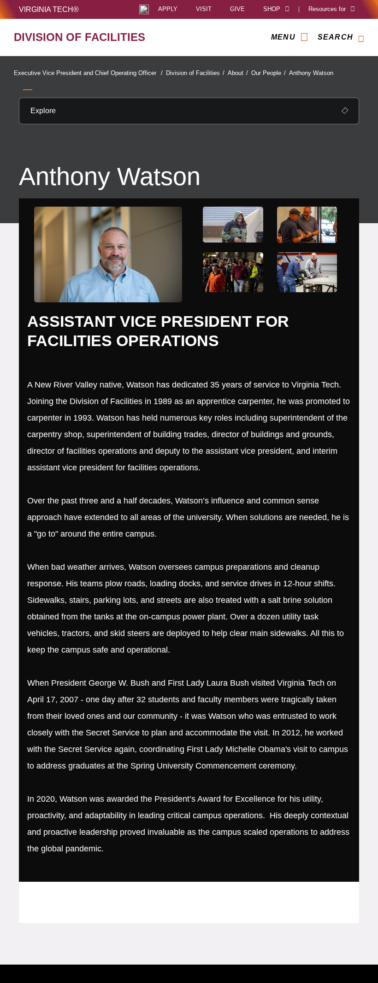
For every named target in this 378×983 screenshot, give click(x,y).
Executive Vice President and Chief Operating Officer (88, 72)
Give (237, 9)
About (238, 72)
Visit (204, 9)
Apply (167, 9)
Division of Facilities (195, 72)
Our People (268, 72)
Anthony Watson (311, 72)
